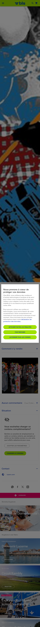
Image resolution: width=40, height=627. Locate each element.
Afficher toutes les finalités (20, 327)
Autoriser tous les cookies (20, 337)
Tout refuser (20, 332)
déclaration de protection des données (17, 320)
